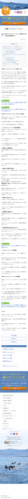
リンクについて (6, 426)
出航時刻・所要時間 (7, 400)
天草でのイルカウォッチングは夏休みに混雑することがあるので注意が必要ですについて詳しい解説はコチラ (13, 306)
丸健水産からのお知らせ (8, 349)
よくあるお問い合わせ (7, 418)
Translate (9, 497)
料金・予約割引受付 (7, 397)
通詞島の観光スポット (8, 361)
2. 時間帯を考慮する (9, 59)
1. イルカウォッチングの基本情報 (12, 49)
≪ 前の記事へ (14, 335)
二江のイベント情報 (7, 355)
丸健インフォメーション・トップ (10, 365)
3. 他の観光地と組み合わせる (11, 60)
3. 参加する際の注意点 (9, 52)
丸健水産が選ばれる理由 (8, 395)
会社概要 (5, 421)
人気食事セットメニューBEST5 (9, 410)
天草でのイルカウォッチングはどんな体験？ (12, 48)
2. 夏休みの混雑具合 (9, 51)
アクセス (5, 405)
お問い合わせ (6, 423)
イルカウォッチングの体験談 (9, 62)
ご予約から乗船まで (7, 403)
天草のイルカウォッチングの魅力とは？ (11, 46)
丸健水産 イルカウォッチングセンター (14, 436)
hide (16, 44)
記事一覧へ (14, 338)
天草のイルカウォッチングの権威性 (10, 63)
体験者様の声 (6, 408)
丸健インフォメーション (8, 352)
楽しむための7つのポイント (9, 415)
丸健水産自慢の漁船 (7, 413)
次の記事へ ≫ (14, 341)
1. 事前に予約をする (9, 57)
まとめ (4, 65)
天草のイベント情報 (7, 358)
